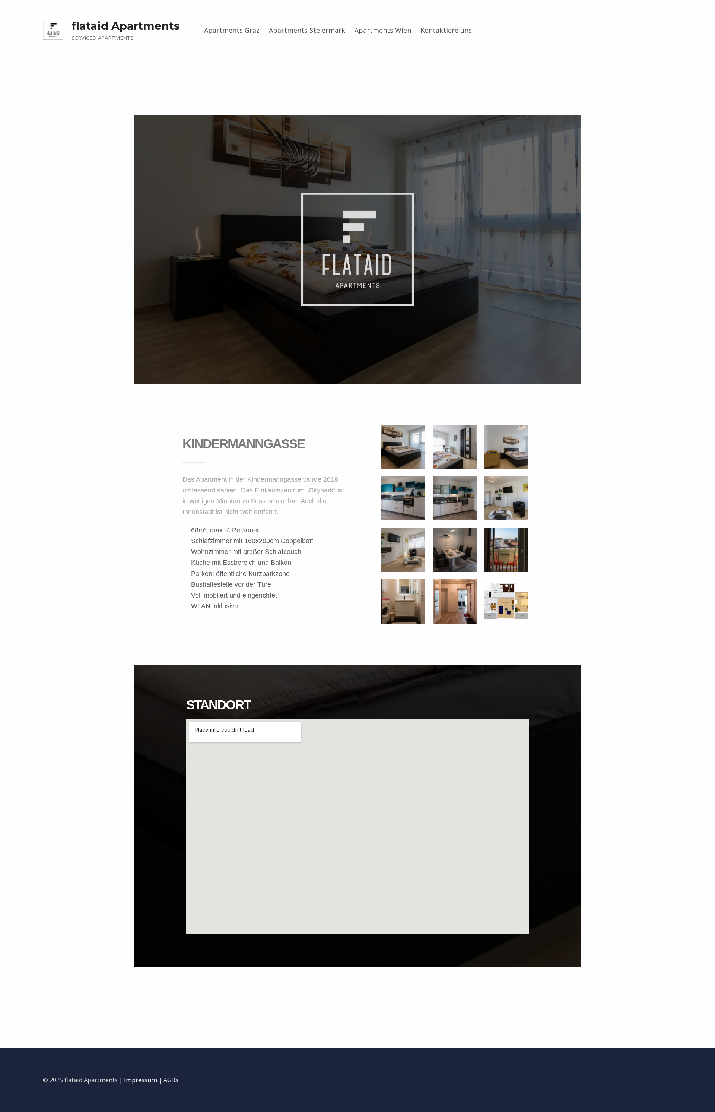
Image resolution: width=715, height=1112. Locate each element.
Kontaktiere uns (446, 30)
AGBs (170, 1080)
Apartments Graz (232, 30)
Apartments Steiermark (307, 30)
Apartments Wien (383, 30)
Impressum (140, 1080)
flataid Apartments (126, 25)
